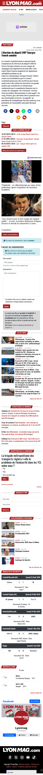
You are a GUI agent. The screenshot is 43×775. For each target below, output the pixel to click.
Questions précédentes (7, 484)
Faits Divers (18, 337)
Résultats (39, 487)
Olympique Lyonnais (22, 551)
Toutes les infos (35, 398)
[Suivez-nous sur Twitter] (15, 758)
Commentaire (7, 269)
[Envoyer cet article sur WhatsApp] (24, 111)
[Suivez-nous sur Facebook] (22, 718)
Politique (7, 45)
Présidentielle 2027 (22, 533)
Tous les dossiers (34, 567)
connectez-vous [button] (24, 265)
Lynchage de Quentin (22, 560)
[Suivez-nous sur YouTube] (27, 758)
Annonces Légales (31, 9)
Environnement (19, 367)
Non (4, 472)
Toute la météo (35, 693)
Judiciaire (18, 359)
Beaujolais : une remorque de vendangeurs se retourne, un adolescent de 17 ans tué (20, 423)
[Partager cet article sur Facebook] (6, 111)
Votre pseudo (7, 258)
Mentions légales (24, 764)
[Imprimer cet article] (38, 111)
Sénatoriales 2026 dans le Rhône (27, 542)
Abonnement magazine (9, 9)
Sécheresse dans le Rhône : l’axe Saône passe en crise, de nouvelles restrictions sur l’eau (27, 371)
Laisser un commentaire (10, 234)
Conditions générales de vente (27, 766)
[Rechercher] (39, 3)
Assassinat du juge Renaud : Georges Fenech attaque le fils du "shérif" (20, 140)
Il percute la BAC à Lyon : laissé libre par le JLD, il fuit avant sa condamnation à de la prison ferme (27, 362)
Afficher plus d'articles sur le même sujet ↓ (13, 150)
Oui (4, 468)
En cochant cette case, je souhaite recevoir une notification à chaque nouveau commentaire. (19, 300)
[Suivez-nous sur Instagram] (21, 758)
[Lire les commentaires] (24, 117)
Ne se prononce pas (9, 475)
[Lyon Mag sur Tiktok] (33, 758)
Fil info (21, 9)
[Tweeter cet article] (12, 111)
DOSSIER (17, 522)
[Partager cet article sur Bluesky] (30, 111)
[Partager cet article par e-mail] (18, 117)
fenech (6, 126)
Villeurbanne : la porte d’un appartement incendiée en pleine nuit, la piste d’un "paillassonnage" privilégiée (27, 342)
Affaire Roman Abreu (22, 524)
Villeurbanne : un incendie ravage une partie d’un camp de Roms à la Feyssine (27, 393)
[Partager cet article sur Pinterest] (18, 111)
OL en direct (18, 348)
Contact (14, 766)
